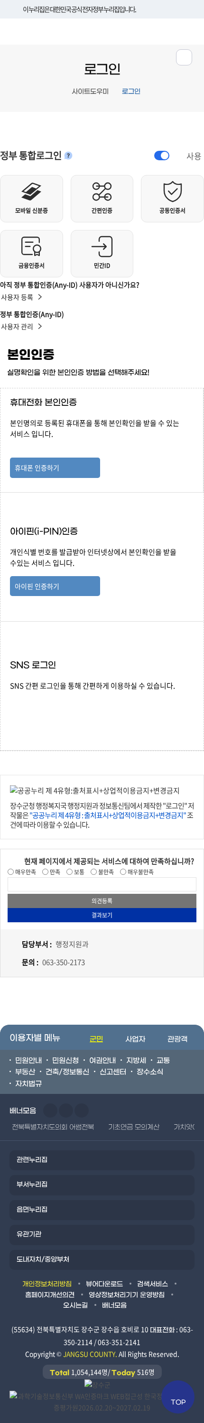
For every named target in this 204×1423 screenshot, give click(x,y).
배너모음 (114, 1306)
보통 (78, 872)
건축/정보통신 (67, 1072)
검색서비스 (152, 1284)
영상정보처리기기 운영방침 (127, 1295)
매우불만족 (140, 872)
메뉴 (162, 30)
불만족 (105, 872)
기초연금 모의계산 (133, 1127)
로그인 (131, 92)
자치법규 (28, 1084)
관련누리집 (32, 1160)
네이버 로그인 (55, 702)
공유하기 (184, 57)
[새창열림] (97, 1384)
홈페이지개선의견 (49, 1295)
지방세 (136, 1060)
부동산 (25, 1072)
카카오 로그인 (55, 725)
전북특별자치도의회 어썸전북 (53, 1127)
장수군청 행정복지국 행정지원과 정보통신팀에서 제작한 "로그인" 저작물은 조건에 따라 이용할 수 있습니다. (102, 815)
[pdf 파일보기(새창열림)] (102, 1401)
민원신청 (65, 1060)
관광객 (177, 1039)
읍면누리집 (32, 1210)
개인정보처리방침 (47, 1284)
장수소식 (150, 1072)
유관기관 (29, 1234)
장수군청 (35, 33)
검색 (191, 30)
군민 (96, 1039)
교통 (163, 1060)
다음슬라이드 (66, 1110)
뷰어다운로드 (104, 1284)
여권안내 (102, 1060)
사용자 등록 (17, 297)
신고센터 (113, 1072)
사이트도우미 (90, 92)
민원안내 (28, 1060)
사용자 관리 (17, 326)
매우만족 (25, 872)
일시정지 (81, 1110)
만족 (54, 872)
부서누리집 (32, 1185)
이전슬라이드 (50, 1110)
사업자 (135, 1039)
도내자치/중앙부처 (43, 1260)
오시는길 (75, 1306)
